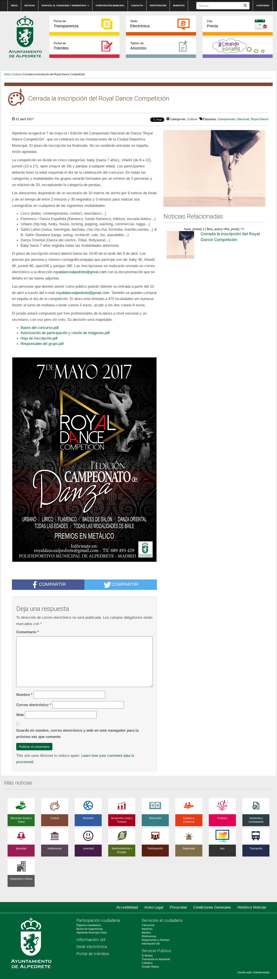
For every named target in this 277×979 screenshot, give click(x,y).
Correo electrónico (33, 705)
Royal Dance (259, 119)
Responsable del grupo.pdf (42, 343)
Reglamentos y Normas (155, 939)
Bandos (146, 932)
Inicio (14, 5)
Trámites (61, 45)
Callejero (147, 962)
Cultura (17, 74)
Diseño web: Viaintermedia (253, 972)
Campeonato (226, 119)
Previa (212, 23)
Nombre (24, 694)
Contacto (137, 5)
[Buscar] (245, 5)
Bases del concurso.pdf (40, 327)
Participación (158, 5)
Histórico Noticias (251, 907)
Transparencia (66, 23)
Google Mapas (150, 966)
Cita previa (148, 925)
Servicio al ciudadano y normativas (64, 5)
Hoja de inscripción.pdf (39, 338)
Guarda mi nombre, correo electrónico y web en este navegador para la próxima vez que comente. (77, 733)
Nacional (243, 119)
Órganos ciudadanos (88, 925)
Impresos (147, 928)
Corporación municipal (110, 5)
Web (20, 715)
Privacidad (178, 907)
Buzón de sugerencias (89, 928)
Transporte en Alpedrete (156, 959)
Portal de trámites (92, 953)
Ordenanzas (149, 936)
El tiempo (147, 955)
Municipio (179, 5)
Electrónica (140, 23)
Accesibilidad (127, 907)
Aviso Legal (153, 907)
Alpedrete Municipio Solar (91, 932)
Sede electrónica (91, 946)
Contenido (262, 5)
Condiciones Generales (212, 907)
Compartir (52, 584)
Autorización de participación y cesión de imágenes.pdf (65, 333)
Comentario (27, 632)
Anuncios (138, 45)
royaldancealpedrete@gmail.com (79, 272)
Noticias (29, 5)
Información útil (90, 939)
